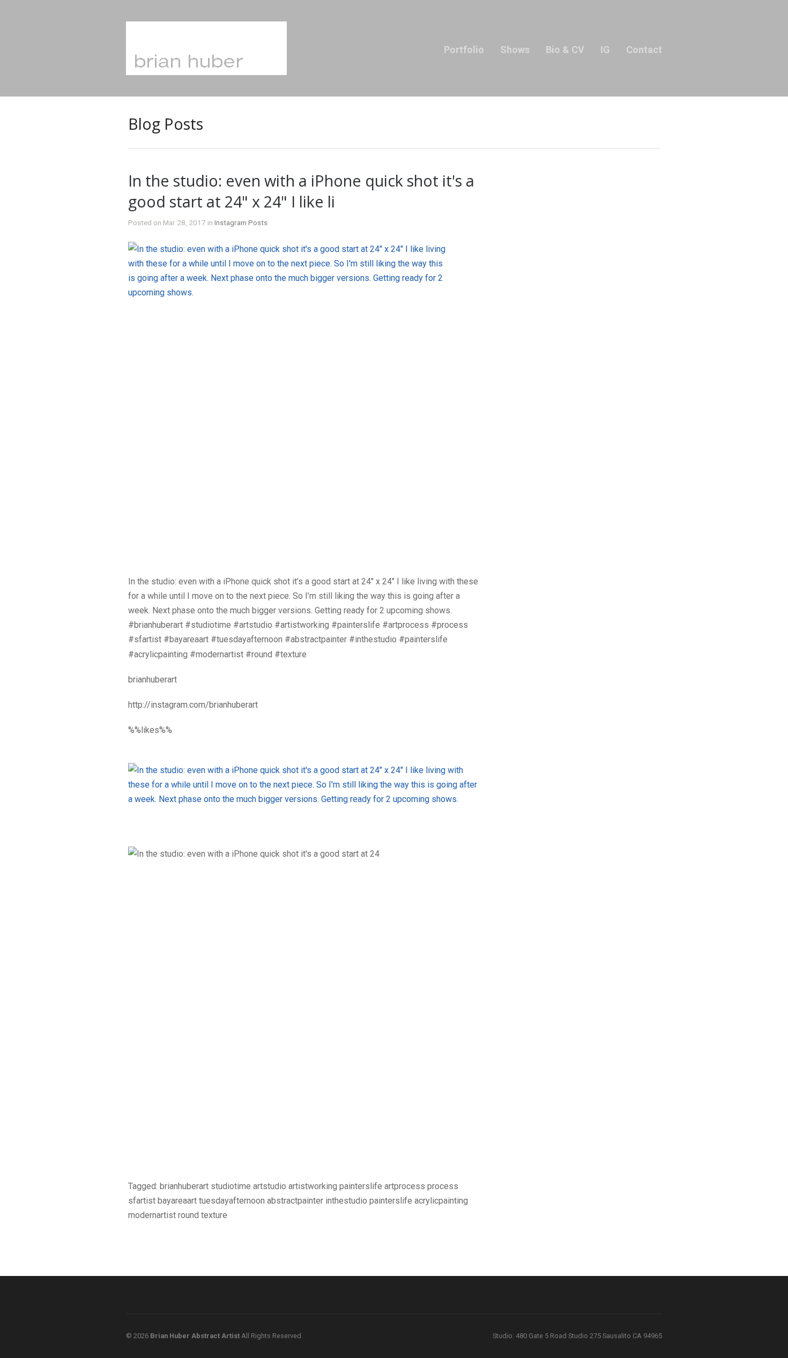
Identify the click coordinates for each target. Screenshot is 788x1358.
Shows (515, 49)
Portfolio (464, 49)
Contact (644, 49)
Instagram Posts (240, 222)
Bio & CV (565, 49)
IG (605, 49)
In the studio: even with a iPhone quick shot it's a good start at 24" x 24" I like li (301, 191)
